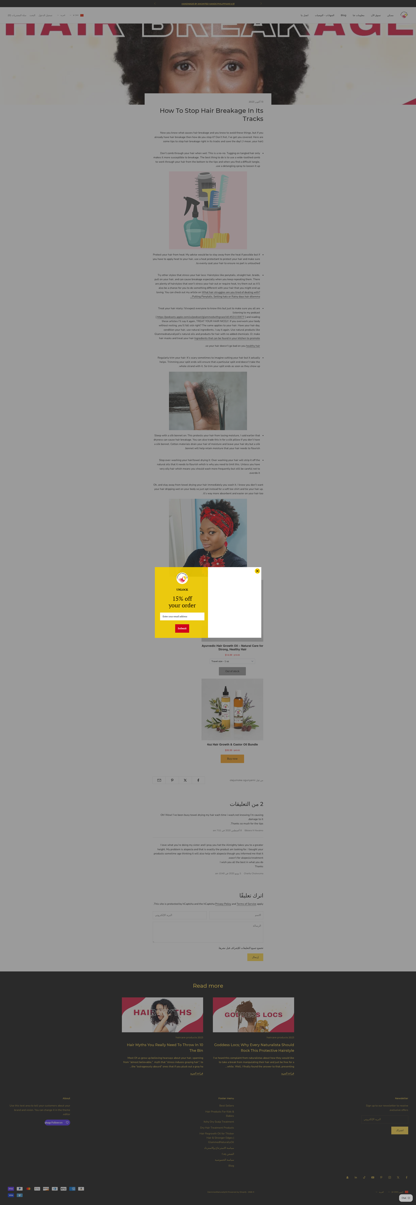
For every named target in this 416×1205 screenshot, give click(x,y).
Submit (182, 628)
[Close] (257, 571)
